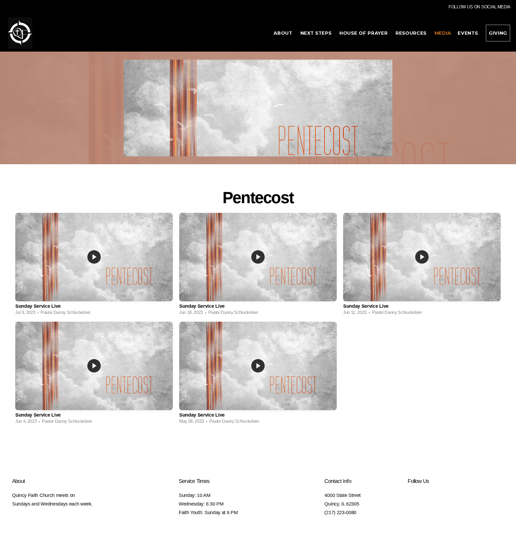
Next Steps (316, 33)
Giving (498, 33)
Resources (412, 33)
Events (468, 33)
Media (443, 33)
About (284, 33)
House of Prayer (364, 33)
